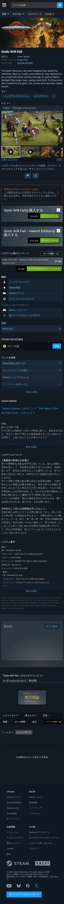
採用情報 (33, 802)
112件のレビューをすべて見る (32, 757)
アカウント (34, 848)
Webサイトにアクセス (14, 377)
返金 (9, 854)
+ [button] (53, 96)
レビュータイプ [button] (10, 715)
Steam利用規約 (14, 802)
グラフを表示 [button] (52, 721)
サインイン (35, 168)
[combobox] (34, 5)
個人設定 (33, 680)
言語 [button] (45, 715)
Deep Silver (22, 60)
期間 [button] (5, 721)
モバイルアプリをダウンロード (24, 894)
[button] (5, 14)
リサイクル (34, 813)
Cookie (10, 848)
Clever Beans (23, 56)
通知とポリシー (14, 843)
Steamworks (13, 808)
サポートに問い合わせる (40, 843)
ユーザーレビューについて (14, 680)
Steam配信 (12, 813)
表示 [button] (34, 721)
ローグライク (41, 96)
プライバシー (13, 832)
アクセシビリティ (15, 837)
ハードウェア (35, 808)
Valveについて (36, 797)
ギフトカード (13, 818)
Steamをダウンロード (39, 832)
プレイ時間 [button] (19, 721)
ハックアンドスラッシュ (16, 96)
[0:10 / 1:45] (32, 128)
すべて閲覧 (51, 253)
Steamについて (14, 797)
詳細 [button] (56, 346)
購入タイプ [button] (30, 715)
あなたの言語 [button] (22, 732)
